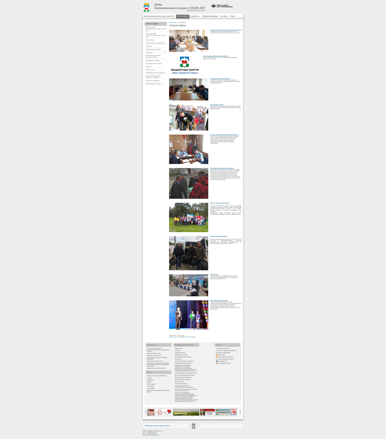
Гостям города (151, 384)
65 (184, 337)
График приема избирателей (155, 43)
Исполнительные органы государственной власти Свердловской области (158, 350)
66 (186, 337)
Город (232, 16)
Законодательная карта (154, 353)
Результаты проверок (153, 80)
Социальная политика (181, 355)
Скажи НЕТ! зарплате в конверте (184, 361)
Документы (195, 16)
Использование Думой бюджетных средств (153, 76)
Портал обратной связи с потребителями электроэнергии (184, 386)
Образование (179, 348)
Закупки (148, 66)
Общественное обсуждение (183, 379)
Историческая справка (153, 83)
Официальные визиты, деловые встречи (153, 56)
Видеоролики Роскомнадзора (183, 377)
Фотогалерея (151, 388)
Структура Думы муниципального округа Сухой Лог (156, 35)
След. (189, 337)
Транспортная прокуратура (155, 361)
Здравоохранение (180, 352)
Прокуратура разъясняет (154, 355)
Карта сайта (221, 355)
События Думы (182, 16)
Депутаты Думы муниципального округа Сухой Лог (156, 28)
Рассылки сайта (179, 381)
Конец (193, 337)
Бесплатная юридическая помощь (185, 375)
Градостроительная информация (156, 375)
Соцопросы (178, 359)
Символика (150, 380)
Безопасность (150, 69)
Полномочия (150, 40)
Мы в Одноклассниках (224, 363)
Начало (171, 337)
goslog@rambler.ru (154, 435)
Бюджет (149, 382)
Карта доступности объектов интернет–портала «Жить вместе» (186, 390)
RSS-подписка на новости (225, 357)
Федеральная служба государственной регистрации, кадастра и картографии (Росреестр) (158, 365)
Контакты (224, 16)
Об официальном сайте (222, 348)
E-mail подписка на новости (226, 359)
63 (181, 337)
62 (179, 337)
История (149, 378)
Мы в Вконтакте (222, 361)
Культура (177, 350)
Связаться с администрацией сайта (226, 350)
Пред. (176, 337)
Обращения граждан (210, 16)
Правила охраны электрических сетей (186, 373)
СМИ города (150, 386)
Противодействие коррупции (155, 72)
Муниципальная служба (154, 63)
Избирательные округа (153, 49)
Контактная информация (223, 352)
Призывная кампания (181, 383)
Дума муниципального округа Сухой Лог (159, 16)
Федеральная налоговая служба (156, 368)
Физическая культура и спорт (183, 357)
